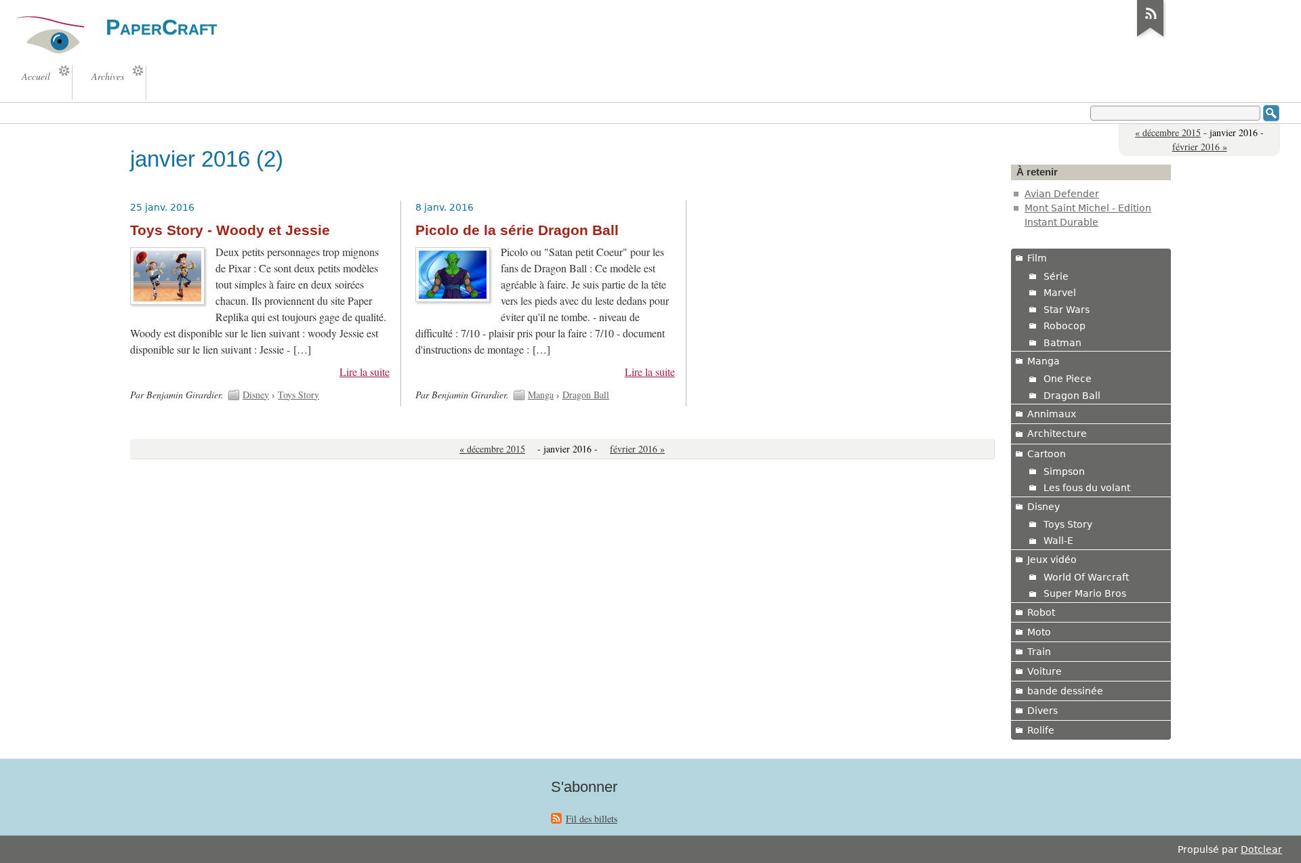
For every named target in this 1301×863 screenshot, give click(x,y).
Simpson (1064, 471)
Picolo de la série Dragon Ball (517, 230)
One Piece (1068, 378)
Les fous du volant (1087, 487)
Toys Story (298, 394)
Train (1039, 651)
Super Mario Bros (1085, 593)
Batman (1062, 342)
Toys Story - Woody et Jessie (230, 230)
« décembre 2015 (1168, 132)
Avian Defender (1062, 193)
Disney (256, 394)
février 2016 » (1199, 146)
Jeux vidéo (1052, 559)
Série (1056, 276)
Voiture (1044, 671)
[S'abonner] (1150, 36)
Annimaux (1051, 413)
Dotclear (1261, 849)
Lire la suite (364, 371)
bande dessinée (1065, 691)
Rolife (1040, 730)
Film (1037, 258)
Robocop (1065, 325)
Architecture (1057, 433)
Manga (541, 394)
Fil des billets (591, 818)
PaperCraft (161, 27)
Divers (1042, 710)
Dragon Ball (585, 394)
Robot (1041, 612)
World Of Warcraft (1086, 577)
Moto (1039, 632)
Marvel (1060, 292)
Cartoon (1046, 453)
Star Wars (1067, 309)
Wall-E (1058, 540)
